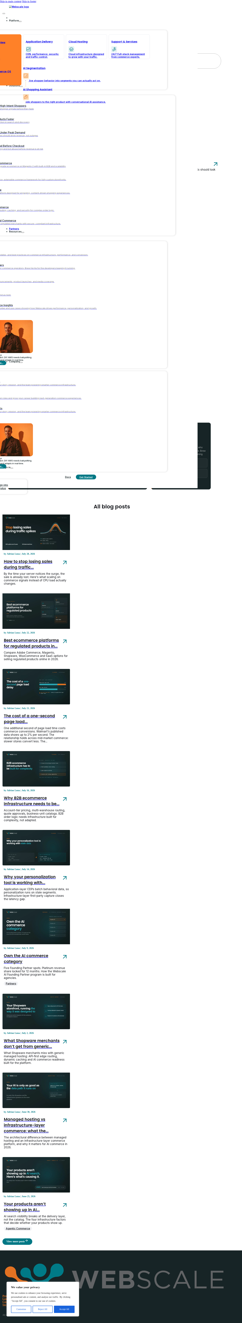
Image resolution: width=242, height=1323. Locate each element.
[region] (43, 1299)
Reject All (42, 1309)
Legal (5, 1298)
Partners (11, 983)
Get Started (86, 477)
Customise (21, 1309)
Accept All (64, 1309)
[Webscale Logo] (19, 6)
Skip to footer (29, 1)
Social (5, 1304)
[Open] (3, 13)
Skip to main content (10, 1)
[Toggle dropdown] (20, 21)
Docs (68, 477)
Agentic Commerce (18, 1228)
